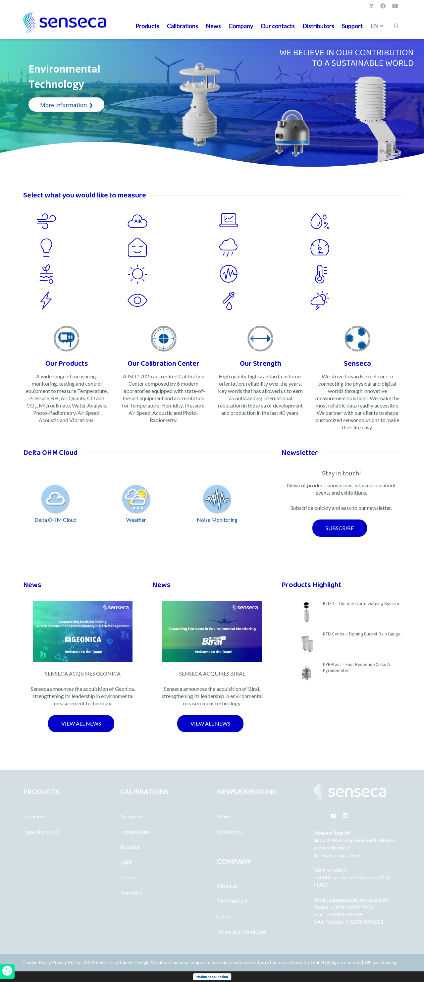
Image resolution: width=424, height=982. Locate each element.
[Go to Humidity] (355, 221)
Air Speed (131, 816)
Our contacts (278, 25)
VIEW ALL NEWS (81, 723)
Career (225, 916)
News (213, 25)
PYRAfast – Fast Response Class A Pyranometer (356, 667)
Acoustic (130, 847)
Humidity (131, 892)
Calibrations (182, 25)
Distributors (318, 25)
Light (126, 862)
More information (66, 104)
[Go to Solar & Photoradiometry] (173, 274)
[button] (339, 528)
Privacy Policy (66, 962)
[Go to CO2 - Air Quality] (173, 221)
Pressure (130, 877)
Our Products (66, 363)
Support (352, 25)
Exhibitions (229, 831)
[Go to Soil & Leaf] (82, 274)
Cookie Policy (37, 962)
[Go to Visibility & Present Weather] (173, 300)
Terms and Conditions (241, 931)
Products (147, 25)
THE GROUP (232, 901)
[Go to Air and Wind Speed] (82, 221)
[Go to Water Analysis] (264, 300)
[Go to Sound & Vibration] (264, 274)
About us (227, 886)
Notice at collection (212, 977)
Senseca (357, 363)
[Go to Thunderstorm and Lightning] (82, 300)
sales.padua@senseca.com (359, 900)
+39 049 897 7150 (352, 907)
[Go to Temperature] (355, 274)
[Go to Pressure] (355, 247)
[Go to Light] (82, 247)
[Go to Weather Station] (355, 300)
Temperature (135, 831)
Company (241, 25)
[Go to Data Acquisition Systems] (264, 221)
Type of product (41, 831)
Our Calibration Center (163, 363)
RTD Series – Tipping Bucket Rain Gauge (361, 634)
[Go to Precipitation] (264, 247)
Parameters (36, 816)
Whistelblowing (380, 962)
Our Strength (260, 363)
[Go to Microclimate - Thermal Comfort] (173, 247)
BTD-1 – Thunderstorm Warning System (361, 603)
